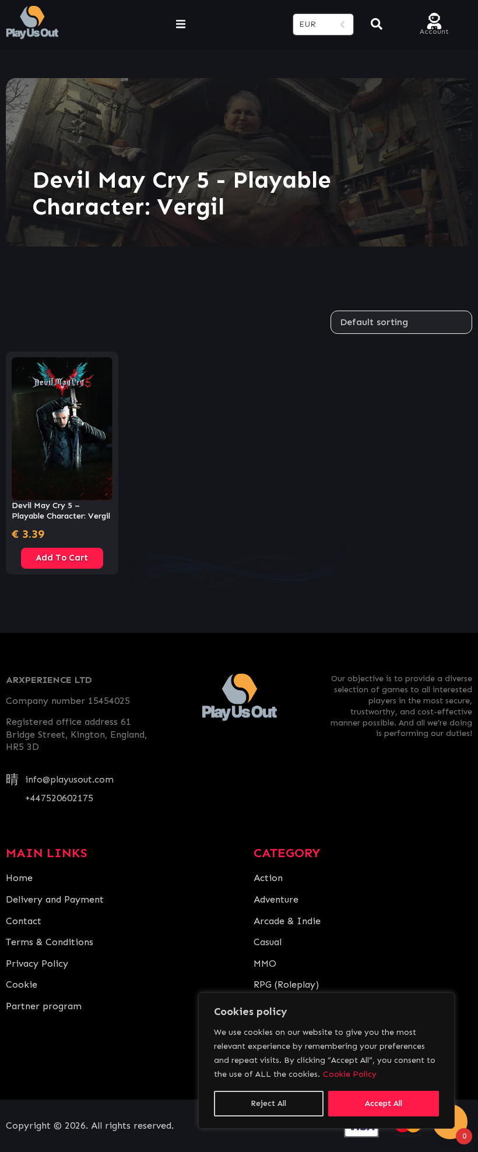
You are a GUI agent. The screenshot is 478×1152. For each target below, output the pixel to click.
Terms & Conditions (49, 941)
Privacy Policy (37, 963)
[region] (326, 1060)
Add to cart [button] (62, 557)
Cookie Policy (350, 1074)
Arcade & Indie (287, 920)
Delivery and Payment (55, 899)
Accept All (383, 1103)
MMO (265, 963)
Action (268, 877)
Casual (268, 941)
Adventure (276, 899)
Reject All (268, 1103)
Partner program (44, 1006)
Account (434, 30)
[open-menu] (180, 24)
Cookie (21, 984)
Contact (23, 920)
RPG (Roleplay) (286, 984)
